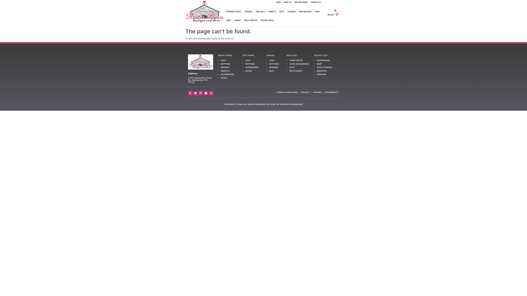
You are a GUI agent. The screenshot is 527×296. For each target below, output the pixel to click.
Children (292, 11)
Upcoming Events (233, 11)
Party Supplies (250, 20)
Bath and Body (305, 11)
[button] (335, 10)
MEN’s (281, 11)
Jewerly (237, 20)
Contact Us (316, 2)
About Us (288, 2)
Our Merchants (301, 2)
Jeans (228, 20)
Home (278, 2)
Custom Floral (267, 20)
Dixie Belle (260, 11)
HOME (317, 11)
